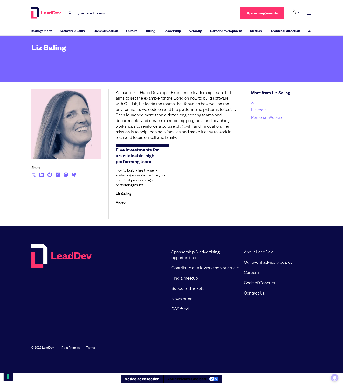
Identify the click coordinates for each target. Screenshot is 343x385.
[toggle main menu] (309, 13)
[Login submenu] (295, 11)
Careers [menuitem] (251, 272)
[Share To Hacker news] (58, 175)
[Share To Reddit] (49, 175)
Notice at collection (142, 379)
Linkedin (259, 109)
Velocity (195, 30)
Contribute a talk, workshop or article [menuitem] (205, 267)
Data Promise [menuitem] (70, 347)
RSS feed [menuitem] (180, 308)
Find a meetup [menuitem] (185, 278)
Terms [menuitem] (90, 347)
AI (310, 30)
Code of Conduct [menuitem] (259, 282)
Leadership (172, 30)
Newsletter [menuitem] (182, 298)
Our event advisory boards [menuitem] (268, 262)
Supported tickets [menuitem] (188, 288)
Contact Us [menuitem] (254, 292)
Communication (106, 30)
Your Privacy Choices (186, 379)
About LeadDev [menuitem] (258, 251)
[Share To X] (34, 175)
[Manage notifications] (334, 377)
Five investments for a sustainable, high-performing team (137, 155)
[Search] (70, 12)
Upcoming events (262, 13)
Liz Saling (123, 193)
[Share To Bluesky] (74, 175)
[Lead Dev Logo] (47, 13)
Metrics (256, 30)
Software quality (72, 30)
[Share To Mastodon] (66, 175)
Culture (132, 30)
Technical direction (285, 30)
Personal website (267, 117)
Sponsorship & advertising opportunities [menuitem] (196, 254)
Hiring (150, 30)
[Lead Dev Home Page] (62, 280)
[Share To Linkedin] (41, 175)
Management (42, 30)
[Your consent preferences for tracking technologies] (8, 376)
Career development (226, 30)
